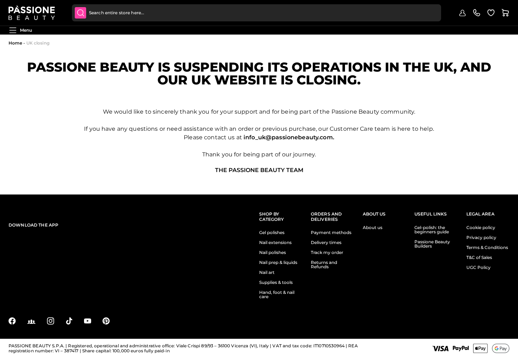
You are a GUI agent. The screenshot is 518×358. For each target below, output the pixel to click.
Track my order (327, 252)
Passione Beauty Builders (432, 244)
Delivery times (326, 242)
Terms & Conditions (487, 247)
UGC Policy (478, 267)
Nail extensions (275, 242)
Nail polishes (272, 252)
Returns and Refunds (324, 264)
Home (15, 43)
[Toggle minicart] (505, 13)
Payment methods (331, 232)
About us (372, 227)
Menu (26, 30)
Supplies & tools (276, 282)
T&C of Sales (479, 257)
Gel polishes (271, 232)
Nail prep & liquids (278, 262)
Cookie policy (480, 227)
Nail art (266, 272)
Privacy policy (481, 237)
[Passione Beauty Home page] (32, 13)
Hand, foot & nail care (276, 294)
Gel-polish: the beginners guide (431, 229)
